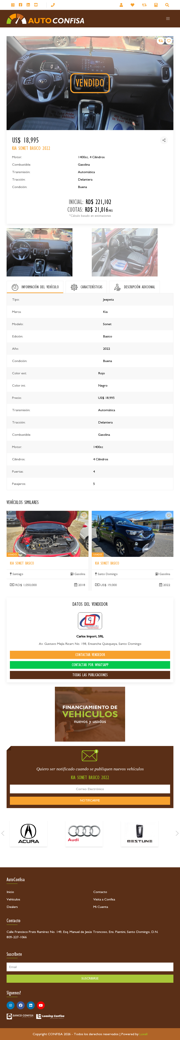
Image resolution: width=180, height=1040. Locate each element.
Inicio (10, 892)
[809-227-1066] (53, 5)
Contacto (100, 892)
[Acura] (28, 833)
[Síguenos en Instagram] (12, 5)
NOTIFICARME (90, 800)
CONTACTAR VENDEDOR (90, 655)
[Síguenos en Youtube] (36, 5)
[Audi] (84, 833)
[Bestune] (140, 833)
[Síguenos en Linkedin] (28, 5)
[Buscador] (167, 5)
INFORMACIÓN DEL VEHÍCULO (40, 287)
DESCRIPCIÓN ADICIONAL (139, 287)
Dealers (12, 907)
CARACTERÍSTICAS (91, 287)
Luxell (143, 1034)
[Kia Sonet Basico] (83, 515)
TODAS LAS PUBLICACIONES (90, 675)
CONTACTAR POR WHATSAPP (90, 665)
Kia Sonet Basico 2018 (23, 513)
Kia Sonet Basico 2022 (108, 513)
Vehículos (13, 899)
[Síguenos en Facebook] (20, 5)
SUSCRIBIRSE (90, 978)
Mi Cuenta (100, 907)
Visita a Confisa (104, 899)
